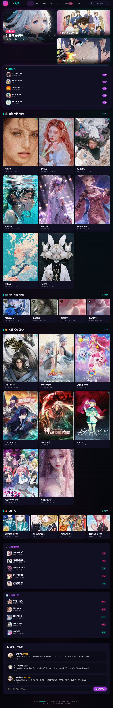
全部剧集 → (106, 295)
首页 (30, 3)
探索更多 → (106, 113)
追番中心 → (106, 330)
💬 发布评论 (100, 689)
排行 (78, 3)
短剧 (68, 3)
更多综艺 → (106, 511)
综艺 (59, 3)
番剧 (37, 3)
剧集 (52, 3)
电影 (44, 3)
